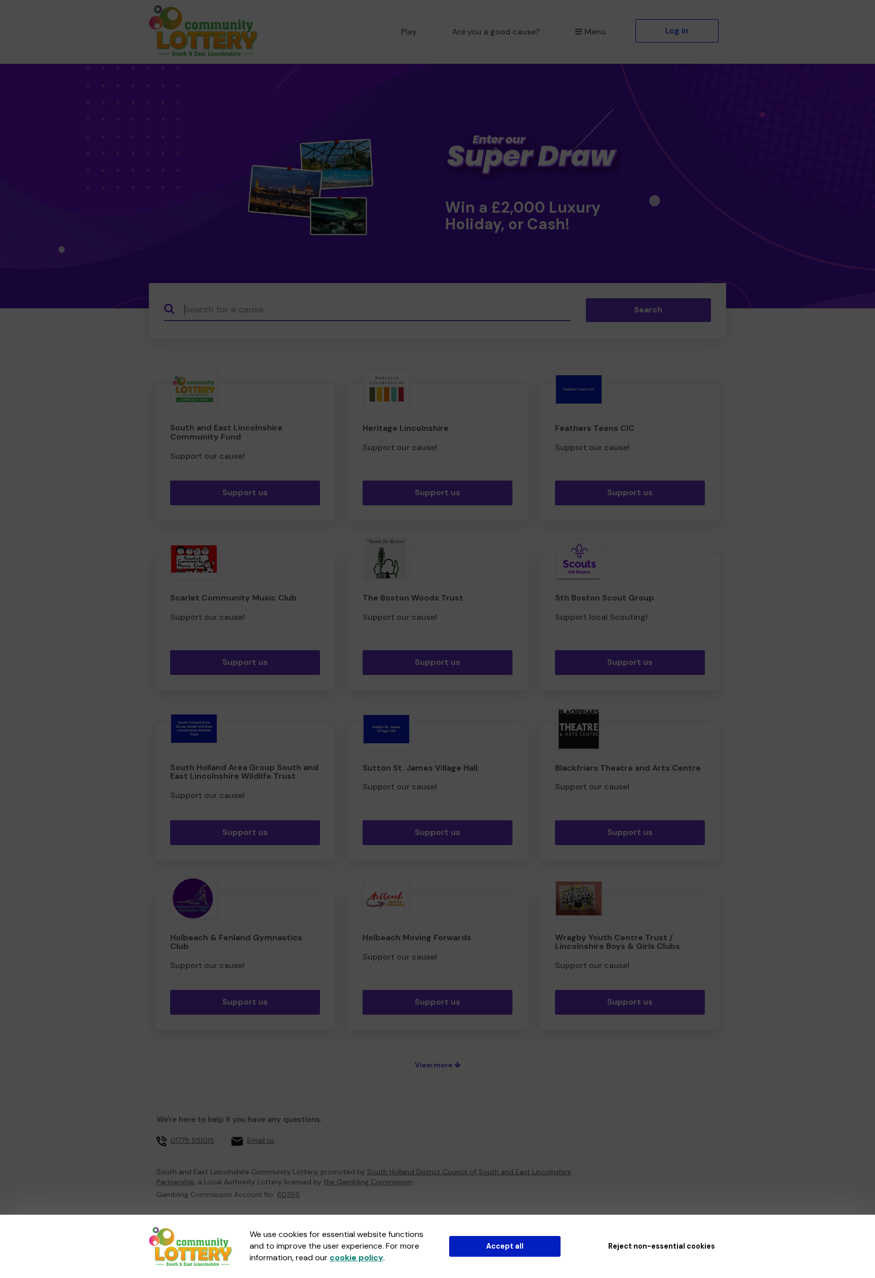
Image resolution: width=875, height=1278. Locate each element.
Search (648, 309)
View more (434, 1064)
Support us (245, 492)
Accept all (505, 1246)
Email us (260, 1140)
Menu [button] (595, 31)
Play (409, 31)
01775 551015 (192, 1140)
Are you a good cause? (496, 31)
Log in (677, 30)
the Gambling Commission (368, 1181)
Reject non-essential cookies (661, 1246)
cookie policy (356, 1257)
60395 (288, 1194)
